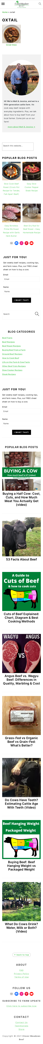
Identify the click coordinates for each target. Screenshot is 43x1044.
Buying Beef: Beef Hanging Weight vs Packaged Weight (21, 865)
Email (5, 275)
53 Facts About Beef (21, 559)
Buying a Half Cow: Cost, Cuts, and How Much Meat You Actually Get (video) (21, 499)
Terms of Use (21, 977)
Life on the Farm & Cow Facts (16, 362)
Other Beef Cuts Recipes (14, 366)
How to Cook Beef (10, 358)
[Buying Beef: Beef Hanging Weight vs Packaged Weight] (21, 858)
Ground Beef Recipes (12, 354)
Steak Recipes (9, 374)
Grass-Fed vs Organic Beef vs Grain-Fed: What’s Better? (21, 741)
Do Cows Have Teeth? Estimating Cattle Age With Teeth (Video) (21, 803)
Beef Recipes (8, 342)
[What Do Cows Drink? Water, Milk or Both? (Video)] (21, 920)
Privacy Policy (21, 974)
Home (5, 12)
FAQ (21, 970)
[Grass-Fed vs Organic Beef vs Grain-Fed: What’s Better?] (21, 734)
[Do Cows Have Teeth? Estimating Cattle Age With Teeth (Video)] (21, 796)
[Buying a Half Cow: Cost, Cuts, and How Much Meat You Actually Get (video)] (21, 490)
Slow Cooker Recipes (12, 370)
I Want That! (21, 300)
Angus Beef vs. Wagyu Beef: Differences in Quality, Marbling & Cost (21, 679)
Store (21, 1029)
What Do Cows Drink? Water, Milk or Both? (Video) (21, 927)
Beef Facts (7, 338)
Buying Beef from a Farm (14, 350)
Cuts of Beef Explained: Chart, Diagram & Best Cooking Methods (21, 617)
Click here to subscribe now (21, 1006)
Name (6, 287)
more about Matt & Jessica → (21, 127)
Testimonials (21, 1026)
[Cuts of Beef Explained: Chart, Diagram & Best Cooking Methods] (21, 610)
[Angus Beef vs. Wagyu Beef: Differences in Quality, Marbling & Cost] (21, 672)
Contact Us (21, 1022)
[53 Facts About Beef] (21, 556)
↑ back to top (21, 955)
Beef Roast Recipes (11, 346)
